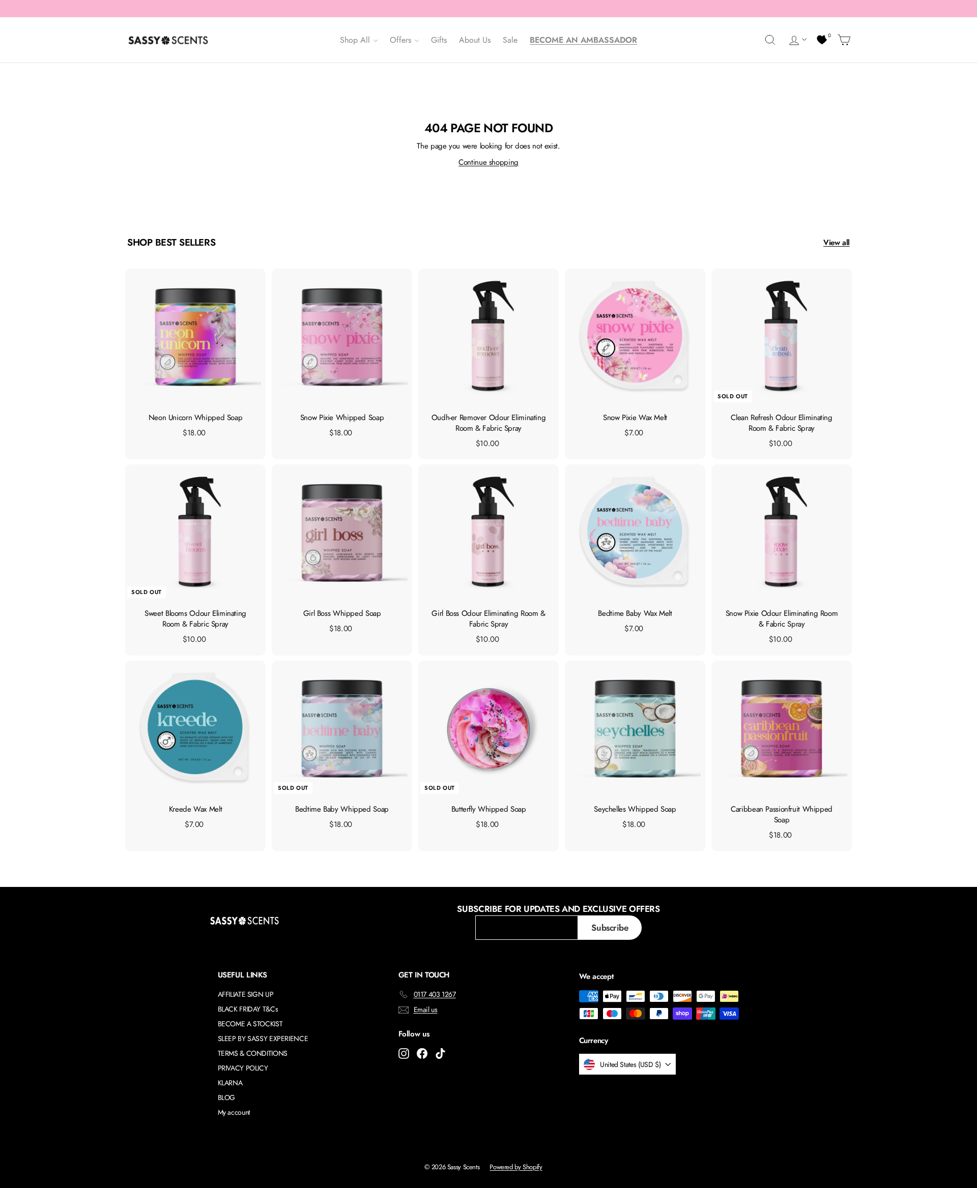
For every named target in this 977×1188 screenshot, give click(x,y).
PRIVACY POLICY (243, 1068)
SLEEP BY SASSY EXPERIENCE (263, 1038)
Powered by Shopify (516, 1167)
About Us (475, 40)
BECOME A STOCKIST (250, 1024)
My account (234, 1112)
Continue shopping (488, 162)
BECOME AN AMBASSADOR (583, 40)
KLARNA (230, 1083)
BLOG (227, 1097)
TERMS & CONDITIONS (253, 1053)
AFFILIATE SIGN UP (246, 994)
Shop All (356, 40)
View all (836, 242)
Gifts (439, 40)
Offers (402, 40)
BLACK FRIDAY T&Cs (248, 1009)
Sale (510, 40)
